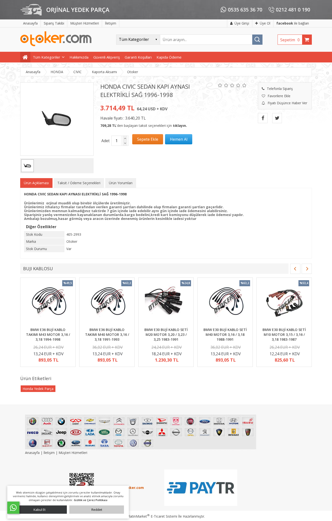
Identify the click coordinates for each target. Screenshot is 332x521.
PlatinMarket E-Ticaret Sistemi (152, 516)
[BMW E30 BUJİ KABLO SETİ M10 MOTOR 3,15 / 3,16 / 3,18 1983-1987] (284, 303)
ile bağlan (292, 23)
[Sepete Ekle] (147, 139)
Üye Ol (265, 23)
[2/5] (223, 85)
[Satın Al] (178, 139)
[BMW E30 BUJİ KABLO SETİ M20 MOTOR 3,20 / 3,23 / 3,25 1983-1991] (166, 303)
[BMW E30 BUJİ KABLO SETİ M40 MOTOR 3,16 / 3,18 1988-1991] (225, 303)
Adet (105, 140)
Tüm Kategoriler (46, 57)
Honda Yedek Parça (38, 388)
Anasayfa (33, 452)
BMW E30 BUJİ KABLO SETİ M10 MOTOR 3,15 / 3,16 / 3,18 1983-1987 (284, 334)
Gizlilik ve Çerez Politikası (90, 500)
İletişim (49, 452)
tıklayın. (180, 125)
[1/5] (220, 85)
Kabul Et (39, 509)
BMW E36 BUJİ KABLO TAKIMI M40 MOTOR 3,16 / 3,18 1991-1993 (107, 334)
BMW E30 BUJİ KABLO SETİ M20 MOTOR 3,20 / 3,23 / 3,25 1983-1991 (166, 334)
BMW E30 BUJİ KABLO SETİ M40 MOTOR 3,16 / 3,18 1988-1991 (225, 334)
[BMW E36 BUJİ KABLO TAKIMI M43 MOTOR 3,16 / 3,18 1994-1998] (48, 303)
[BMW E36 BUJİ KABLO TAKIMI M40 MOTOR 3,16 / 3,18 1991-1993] (107, 303)
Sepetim (290, 40)
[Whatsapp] (13, 508)
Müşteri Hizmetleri (73, 452)
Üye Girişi (242, 23)
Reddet (96, 509)
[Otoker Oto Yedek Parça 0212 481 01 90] (56, 45)
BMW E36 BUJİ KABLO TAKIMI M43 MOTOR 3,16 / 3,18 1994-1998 (48, 334)
